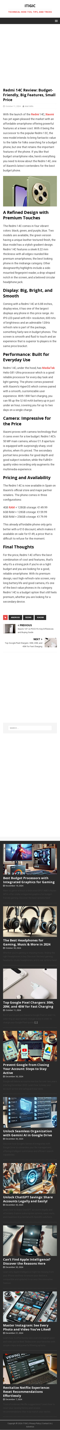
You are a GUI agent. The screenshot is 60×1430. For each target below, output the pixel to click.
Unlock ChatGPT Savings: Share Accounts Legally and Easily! (28, 1199)
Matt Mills (29, 106)
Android (15, 617)
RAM (12, 507)
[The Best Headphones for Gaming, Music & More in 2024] (30, 935)
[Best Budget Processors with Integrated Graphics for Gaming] (30, 872)
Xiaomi (49, 114)
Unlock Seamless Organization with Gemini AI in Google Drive (27, 1133)
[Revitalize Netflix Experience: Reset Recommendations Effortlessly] (30, 1382)
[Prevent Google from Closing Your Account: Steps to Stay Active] (30, 1059)
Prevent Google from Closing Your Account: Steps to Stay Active (26, 1069)
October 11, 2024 (13, 106)
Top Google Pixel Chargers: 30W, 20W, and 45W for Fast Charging (28, 1004)
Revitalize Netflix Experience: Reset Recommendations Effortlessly (26, 1392)
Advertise (30, 1427)
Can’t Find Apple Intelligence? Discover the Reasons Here (26, 1261)
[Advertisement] (30, 54)
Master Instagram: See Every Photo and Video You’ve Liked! (27, 1327)
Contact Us (47, 1423)
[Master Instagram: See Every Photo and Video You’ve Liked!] (30, 1320)
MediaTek (48, 368)
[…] (36, 1022)
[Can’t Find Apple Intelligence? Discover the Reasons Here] (30, 1254)
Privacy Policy (35, 1423)
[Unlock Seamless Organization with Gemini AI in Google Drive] (30, 1126)
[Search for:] (30, 728)
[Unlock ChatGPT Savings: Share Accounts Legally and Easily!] (30, 1192)
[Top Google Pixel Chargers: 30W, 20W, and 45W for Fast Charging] (30, 997)
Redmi (35, 114)
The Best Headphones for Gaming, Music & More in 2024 (26, 942)
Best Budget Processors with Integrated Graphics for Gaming (29, 880)
